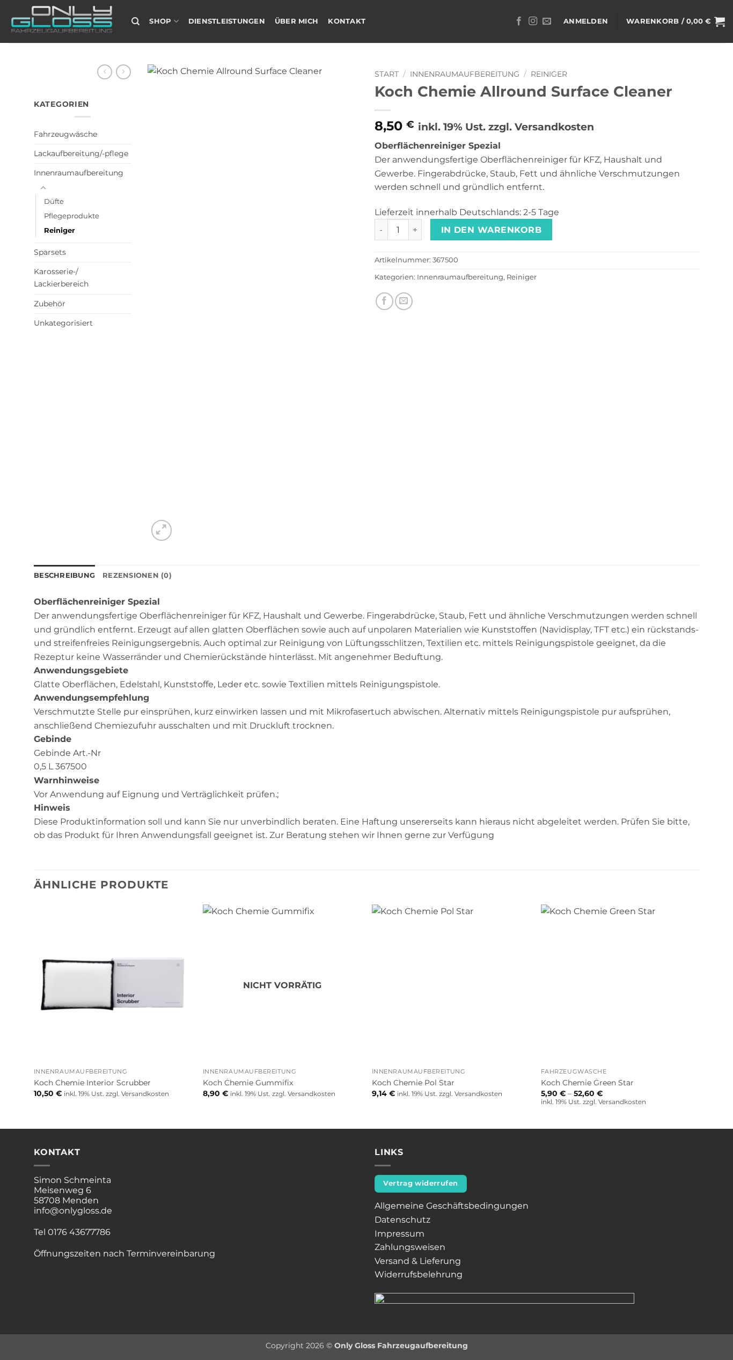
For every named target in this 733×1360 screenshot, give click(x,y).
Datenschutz (402, 1220)
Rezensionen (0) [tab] (137, 575)
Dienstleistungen (226, 21)
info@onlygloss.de (73, 1210)
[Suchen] (135, 21)
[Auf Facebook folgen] (519, 21)
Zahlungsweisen (410, 1247)
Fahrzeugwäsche (65, 134)
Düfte (54, 201)
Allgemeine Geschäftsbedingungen (452, 1206)
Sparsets (50, 252)
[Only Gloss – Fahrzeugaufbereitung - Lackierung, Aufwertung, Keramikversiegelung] (61, 22)
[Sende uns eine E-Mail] (547, 21)
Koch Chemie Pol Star (413, 1082)
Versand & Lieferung (418, 1261)
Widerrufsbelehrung (419, 1274)
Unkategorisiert (63, 323)
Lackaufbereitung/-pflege (81, 153)
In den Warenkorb (491, 230)
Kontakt (346, 21)
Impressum (399, 1234)
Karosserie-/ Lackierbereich (61, 278)
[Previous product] (123, 71)
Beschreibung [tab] (64, 575)
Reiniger (59, 230)
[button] (585, 21)
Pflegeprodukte (71, 215)
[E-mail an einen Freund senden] (404, 301)
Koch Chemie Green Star (587, 1082)
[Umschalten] (42, 188)
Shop (160, 21)
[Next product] (104, 71)
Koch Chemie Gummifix (248, 1082)
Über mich (296, 21)
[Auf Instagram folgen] (533, 21)
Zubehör (49, 303)
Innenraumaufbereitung (78, 173)
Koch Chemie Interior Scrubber (92, 1082)
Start (387, 74)
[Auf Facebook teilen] (384, 301)
